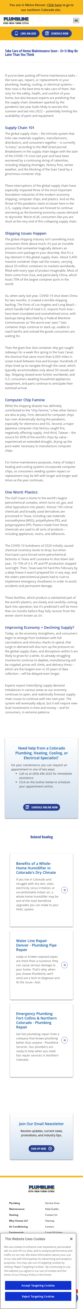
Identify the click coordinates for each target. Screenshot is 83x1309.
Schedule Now (59, 33)
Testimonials (16, 1232)
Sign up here (38, 1149)
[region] (38, 1271)
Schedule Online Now (44, 807)
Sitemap (49, 1220)
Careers (49, 1226)
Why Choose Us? (18, 1220)
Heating (13, 1215)
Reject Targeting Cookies (38, 1296)
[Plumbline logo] (16, 21)
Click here (54, 5)
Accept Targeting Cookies (38, 1285)
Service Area (52, 1203)
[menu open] (76, 20)
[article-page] (64, 890)
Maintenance (17, 1209)
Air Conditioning (18, 1226)
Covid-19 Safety (54, 1232)
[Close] (71, 1238)
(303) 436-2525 (28, 33)
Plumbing (14, 1203)
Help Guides (52, 1209)
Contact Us (51, 1215)
